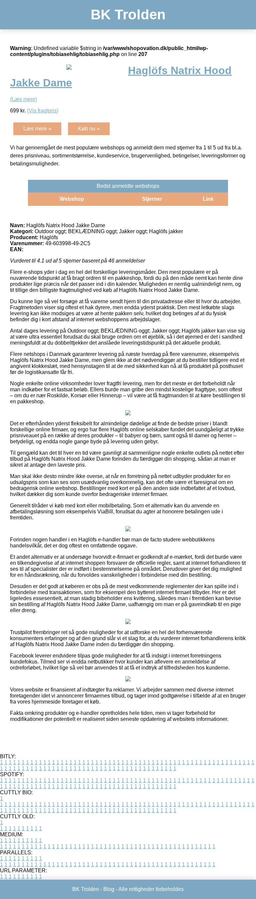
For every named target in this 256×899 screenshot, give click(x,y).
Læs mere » (37, 128)
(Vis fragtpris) (42, 110)
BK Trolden (128, 14)
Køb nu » (89, 128)
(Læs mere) (23, 99)
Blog (108, 889)
